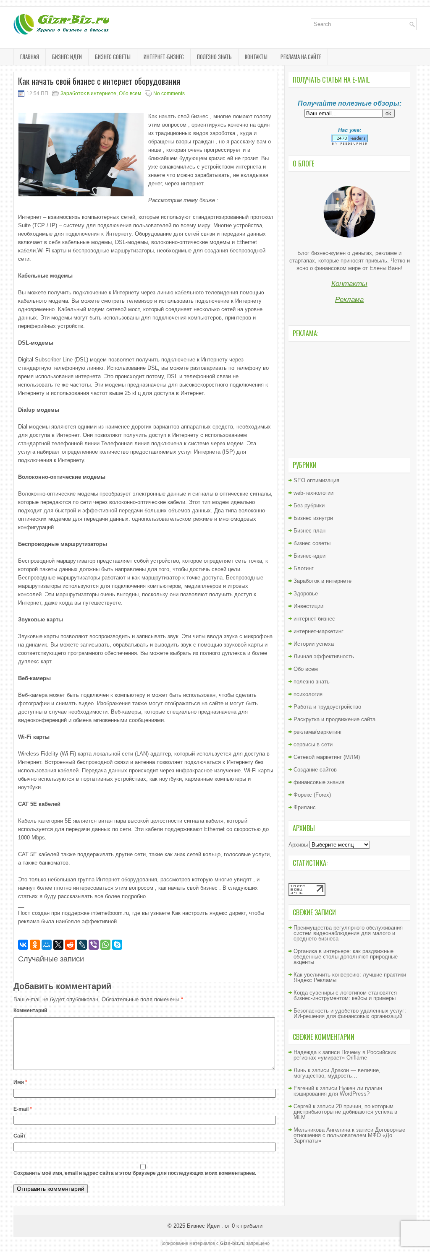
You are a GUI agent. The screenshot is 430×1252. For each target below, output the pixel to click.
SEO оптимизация (316, 480)
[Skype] (117, 945)
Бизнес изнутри (313, 518)
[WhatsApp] (105, 945)
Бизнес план (309, 530)
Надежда (305, 1052)
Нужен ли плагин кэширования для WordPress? (338, 1091)
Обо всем (130, 93)
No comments (169, 93)
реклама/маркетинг (318, 732)
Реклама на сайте (301, 56)
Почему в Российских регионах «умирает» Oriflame (345, 1055)
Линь (300, 1070)
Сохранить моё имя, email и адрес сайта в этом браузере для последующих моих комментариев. (134, 1173)
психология (308, 694)
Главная (29, 56)
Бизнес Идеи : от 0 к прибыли (224, 1226)
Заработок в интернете (88, 93)
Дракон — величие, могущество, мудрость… (337, 1073)
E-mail (22, 1109)
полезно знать (214, 56)
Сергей (302, 1106)
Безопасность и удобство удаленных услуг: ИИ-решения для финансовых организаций (350, 1013)
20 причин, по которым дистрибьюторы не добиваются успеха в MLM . (345, 1111)
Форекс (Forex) (312, 795)
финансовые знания (319, 782)
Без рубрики (309, 505)
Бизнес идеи (67, 56)
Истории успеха (314, 644)
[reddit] (70, 945)
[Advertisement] (349, 398)
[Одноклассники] (35, 945)
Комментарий (30, 1010)
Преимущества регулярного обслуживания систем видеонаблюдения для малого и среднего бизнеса (348, 933)
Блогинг (304, 568)
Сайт (19, 1136)
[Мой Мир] (47, 945)
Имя (20, 1082)
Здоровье (306, 593)
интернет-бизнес (164, 56)
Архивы (298, 845)
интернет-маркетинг (318, 631)
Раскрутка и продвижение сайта (334, 719)
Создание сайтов (315, 769)
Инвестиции (308, 606)
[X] (58, 945)
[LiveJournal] (82, 945)
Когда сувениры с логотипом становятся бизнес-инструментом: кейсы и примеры (345, 995)
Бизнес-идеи (309, 556)
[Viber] (94, 945)
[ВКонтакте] (23, 945)
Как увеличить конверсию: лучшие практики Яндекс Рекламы (350, 977)
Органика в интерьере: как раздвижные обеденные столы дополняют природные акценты (346, 956)
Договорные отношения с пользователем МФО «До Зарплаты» (349, 1135)
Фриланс (305, 807)
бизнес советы (113, 56)
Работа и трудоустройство (327, 707)
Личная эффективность (324, 656)
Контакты (256, 56)
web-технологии (313, 493)
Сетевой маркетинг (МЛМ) (327, 757)
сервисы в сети (313, 744)
